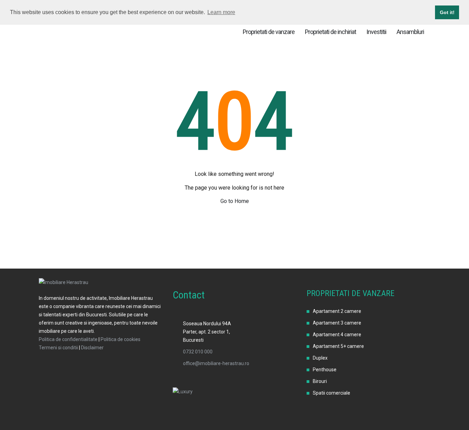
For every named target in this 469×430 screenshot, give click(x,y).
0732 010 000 (198, 351)
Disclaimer (92, 347)
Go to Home (234, 201)
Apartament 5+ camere (338, 346)
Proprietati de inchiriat (330, 31)
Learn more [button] (221, 12)
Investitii (376, 31)
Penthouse (324, 369)
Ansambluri (410, 31)
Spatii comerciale (331, 393)
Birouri (320, 381)
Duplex (320, 358)
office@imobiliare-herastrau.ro (216, 363)
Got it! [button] (447, 12)
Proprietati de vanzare (269, 31)
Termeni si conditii (58, 347)
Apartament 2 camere (337, 311)
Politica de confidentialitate (68, 339)
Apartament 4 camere (337, 334)
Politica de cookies (120, 339)
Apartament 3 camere (337, 323)
